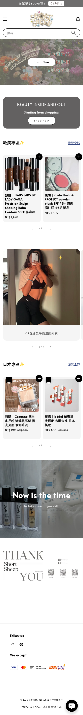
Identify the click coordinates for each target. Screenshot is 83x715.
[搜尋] (73, 32)
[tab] (41, 82)
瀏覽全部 (74, 143)
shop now (41, 120)
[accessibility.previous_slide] (32, 347)
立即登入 (56, 3)
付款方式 (26, 707)
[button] (5, 18)
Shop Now (41, 62)
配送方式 (40, 707)
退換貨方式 (55, 707)
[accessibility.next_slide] (50, 347)
